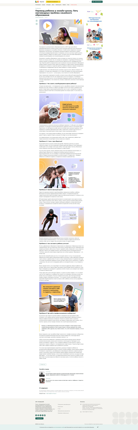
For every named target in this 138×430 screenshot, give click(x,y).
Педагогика (43, 364)
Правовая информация (63, 413)
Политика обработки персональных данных (94, 424)
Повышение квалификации (52, 1)
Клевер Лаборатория (39, 17)
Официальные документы (64, 410)
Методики (48, 4)
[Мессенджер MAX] (44, 415)
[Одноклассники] (42, 415)
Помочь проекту (98, 1)
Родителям (60, 406)
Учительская (38, 4)
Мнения (64, 4)
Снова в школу (74, 4)
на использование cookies (59, 427)
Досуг (53, 4)
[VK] (36, 415)
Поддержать (39, 418)
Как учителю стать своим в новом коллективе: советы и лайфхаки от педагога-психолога (64, 381)
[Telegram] (38, 415)
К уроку (43, 4)
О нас (68, 4)
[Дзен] (40, 415)
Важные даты (58, 4)
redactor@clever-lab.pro (51, 393)
